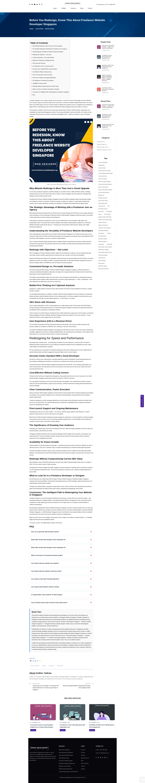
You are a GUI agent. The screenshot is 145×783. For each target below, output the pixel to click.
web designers (84, 623)
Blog (81, 8)
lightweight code (101, 195)
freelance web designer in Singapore (64, 645)
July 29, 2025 (39, 28)
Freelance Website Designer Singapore (48, 199)
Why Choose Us (85, 758)
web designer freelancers (69, 629)
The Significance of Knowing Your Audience (43, 80)
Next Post (76, 685)
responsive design (101, 206)
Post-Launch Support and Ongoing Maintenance (44, 77)
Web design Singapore (77, 779)
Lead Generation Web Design (103, 192)
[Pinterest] (39, 4)
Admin (31, 28)
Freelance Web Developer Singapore (62, 234)
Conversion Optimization (102, 162)
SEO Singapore (109, 211)
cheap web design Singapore (39, 631)
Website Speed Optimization (103, 268)
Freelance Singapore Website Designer (105, 173)
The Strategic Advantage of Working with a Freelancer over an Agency (50, 48)
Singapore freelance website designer (55, 623)
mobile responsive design (103, 200)
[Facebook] (29, 4)
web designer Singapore (65, 307)
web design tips (101, 244)
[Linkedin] (35, 661)
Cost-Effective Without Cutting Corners (42, 71)
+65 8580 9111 (111, 4)
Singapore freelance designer (68, 617)
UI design (44, 665)
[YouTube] (34, 4)
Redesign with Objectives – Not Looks (42, 54)
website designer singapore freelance (105, 252)
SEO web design (107, 214)
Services (73, 8)
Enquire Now (142, 402)
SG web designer (41, 643)
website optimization (102, 260)
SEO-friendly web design (102, 208)
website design (109, 244)
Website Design (49, 28)
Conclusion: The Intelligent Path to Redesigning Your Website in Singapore (51, 92)
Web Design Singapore (102, 241)
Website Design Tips (102, 147)
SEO (109, 206)
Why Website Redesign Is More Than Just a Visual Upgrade (47, 46)
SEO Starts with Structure (39, 63)
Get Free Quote (85, 763)
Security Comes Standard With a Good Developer (45, 69)
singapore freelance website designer (105, 219)
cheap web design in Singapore (74, 635)
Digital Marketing (101, 165)
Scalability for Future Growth (40, 83)
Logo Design (100, 141)
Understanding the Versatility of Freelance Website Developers (48, 51)
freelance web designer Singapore (70, 621)
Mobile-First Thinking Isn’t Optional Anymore (43, 60)
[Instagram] (41, 4)
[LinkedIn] (37, 4)
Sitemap (83, 768)
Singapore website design (103, 225)
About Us (83, 749)
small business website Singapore (104, 227)
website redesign (60, 665)
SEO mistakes (101, 211)
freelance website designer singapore (105, 189)
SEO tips (100, 214)
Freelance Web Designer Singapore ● (105, 184)
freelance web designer (35, 665)
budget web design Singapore (72, 633)
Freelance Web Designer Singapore (65, 215)
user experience (51, 665)
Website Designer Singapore (103, 249)
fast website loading (102, 167)
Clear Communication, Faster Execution (42, 74)
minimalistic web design (102, 197)
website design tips (101, 257)
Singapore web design (102, 222)
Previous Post (46, 686)
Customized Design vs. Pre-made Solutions (43, 57)
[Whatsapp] (40, 661)
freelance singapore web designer (104, 170)
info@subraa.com (102, 4)
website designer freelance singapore (43, 649)
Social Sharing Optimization (103, 230)
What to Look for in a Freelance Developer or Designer (46, 89)
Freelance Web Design (102, 176)
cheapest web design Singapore (57, 637)
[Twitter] (32, 4)
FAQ (34, 95)
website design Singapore (103, 255)
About (55, 8)
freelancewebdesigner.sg (66, 777)
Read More (33, 730)
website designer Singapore (36, 378)
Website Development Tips (103, 149)
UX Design (109, 233)
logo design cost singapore (35, 8)
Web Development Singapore (66, 752)
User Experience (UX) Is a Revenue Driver (43, 66)
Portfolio (63, 8)
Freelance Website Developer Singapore (60, 106)
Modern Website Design (102, 203)
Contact (90, 8)
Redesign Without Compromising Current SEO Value (46, 86)
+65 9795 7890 (103, 749)
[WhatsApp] (142, 396)
